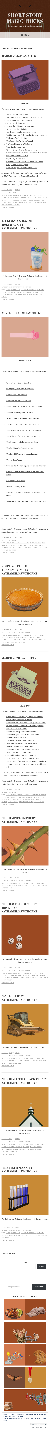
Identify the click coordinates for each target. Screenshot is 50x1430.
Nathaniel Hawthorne (37, 202)
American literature (29, 290)
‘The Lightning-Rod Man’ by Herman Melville (22, 734)
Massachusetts (28, 292)
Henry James (22, 797)
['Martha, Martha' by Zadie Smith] (35, 1400)
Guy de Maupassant (9, 797)
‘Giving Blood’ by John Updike (17, 165)
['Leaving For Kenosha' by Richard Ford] (35, 1310)
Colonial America (14, 975)
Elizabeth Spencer (39, 197)
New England (38, 294)
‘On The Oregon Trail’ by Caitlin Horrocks (21, 150)
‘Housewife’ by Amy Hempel (16, 487)
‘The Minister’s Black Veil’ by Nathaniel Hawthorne (24, 717)
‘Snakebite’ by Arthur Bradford (17, 156)
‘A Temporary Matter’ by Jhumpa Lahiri (20, 389)
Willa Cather (15, 204)
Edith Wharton (24, 795)
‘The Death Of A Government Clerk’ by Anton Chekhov (26, 723)
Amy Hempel (10, 543)
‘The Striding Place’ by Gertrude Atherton (21, 755)
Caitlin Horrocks (13, 197)
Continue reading (25, 279)
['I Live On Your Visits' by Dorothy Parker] (14, 1355)
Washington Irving (26, 802)
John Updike (28, 200)
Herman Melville (33, 797)
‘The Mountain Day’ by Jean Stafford (19, 120)
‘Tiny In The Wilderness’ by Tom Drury (20, 126)
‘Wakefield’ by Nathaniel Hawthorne (19, 720)
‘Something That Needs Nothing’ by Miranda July (24, 117)
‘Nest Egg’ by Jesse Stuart (16, 147)
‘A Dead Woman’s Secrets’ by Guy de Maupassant (24, 726)
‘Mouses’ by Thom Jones (15, 481)
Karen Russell (12, 202)
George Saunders (22, 543)
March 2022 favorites (19, 56)
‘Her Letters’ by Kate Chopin (16, 729)
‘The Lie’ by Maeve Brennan (16, 395)
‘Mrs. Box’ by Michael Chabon (17, 129)
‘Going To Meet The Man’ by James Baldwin (22, 418)
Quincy (21, 977)
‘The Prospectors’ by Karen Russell (19, 141)
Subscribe (39, 1287)
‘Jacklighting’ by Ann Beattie (16, 138)
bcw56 (17, 190)
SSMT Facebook (10, 176)
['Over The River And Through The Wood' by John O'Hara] (35, 1333)
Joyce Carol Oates (31, 545)
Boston (4, 292)
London (26, 1060)
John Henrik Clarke (15, 545)
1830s (8, 290)
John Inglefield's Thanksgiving (28, 637)
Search (25, 1262)
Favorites (14, 192)
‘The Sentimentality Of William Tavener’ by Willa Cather (26, 153)
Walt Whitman (13, 802)
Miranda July (23, 202)
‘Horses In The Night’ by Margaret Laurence (22, 424)
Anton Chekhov (11, 795)
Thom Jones (11, 550)
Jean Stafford (7, 200)
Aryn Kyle (33, 195)
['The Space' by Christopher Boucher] (35, 1355)
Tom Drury (6, 204)
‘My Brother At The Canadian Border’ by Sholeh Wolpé (26, 501)
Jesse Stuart (18, 200)
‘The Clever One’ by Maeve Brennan (19, 413)
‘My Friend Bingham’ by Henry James (19, 746)
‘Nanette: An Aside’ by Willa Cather (19, 752)
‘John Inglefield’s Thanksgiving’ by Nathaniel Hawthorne (26, 466)
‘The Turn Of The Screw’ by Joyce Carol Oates (23, 430)
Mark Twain (12, 799)
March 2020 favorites (19, 658)
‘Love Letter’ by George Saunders (18, 383)
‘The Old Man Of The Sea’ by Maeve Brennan (23, 436)
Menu (26, 35)
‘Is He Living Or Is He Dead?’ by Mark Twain (22, 758)
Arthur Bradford (22, 195)
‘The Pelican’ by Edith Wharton (17, 737)
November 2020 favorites (22, 313)
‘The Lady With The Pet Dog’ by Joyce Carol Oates (25, 407)
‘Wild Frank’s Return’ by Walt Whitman (20, 740)
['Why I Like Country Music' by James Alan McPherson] (14, 1400)
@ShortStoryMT (32, 176)
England (12, 1060)
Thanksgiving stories (16, 642)
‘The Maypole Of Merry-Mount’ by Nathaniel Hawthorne (26, 761)
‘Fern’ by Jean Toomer (14, 460)
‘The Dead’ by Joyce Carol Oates (18, 401)
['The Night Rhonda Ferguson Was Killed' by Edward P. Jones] (14, 1378)
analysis (40, 290)
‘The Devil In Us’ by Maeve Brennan (19, 448)
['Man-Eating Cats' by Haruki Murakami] (14, 1310)
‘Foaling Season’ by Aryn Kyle (17, 114)
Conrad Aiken (26, 197)
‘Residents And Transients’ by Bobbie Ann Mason (24, 162)
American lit (15, 290)
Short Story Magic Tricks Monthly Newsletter (30, 182)
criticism (11, 292)
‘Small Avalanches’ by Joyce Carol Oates (21, 132)
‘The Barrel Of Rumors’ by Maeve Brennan (22, 454)
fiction (18, 292)
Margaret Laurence (16, 547)
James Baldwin (35, 543)
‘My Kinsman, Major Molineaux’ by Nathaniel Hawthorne (26, 135)
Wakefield (17, 1063)
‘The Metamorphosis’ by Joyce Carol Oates (22, 442)
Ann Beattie (10, 195)
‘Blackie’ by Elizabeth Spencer (17, 123)
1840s (8, 635)
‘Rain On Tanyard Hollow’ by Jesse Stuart (21, 168)
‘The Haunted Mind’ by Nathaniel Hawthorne (22, 749)
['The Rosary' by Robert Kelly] (14, 1333)
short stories (38, 885)
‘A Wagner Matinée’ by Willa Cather (19, 144)
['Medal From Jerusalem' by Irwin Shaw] (35, 1378)
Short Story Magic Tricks (25, 18)
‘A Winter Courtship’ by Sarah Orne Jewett (21, 743)
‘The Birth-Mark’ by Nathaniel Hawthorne (21, 732)
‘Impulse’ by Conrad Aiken (15, 159)
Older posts (10, 1253)
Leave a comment (8, 207)
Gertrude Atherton (38, 795)
